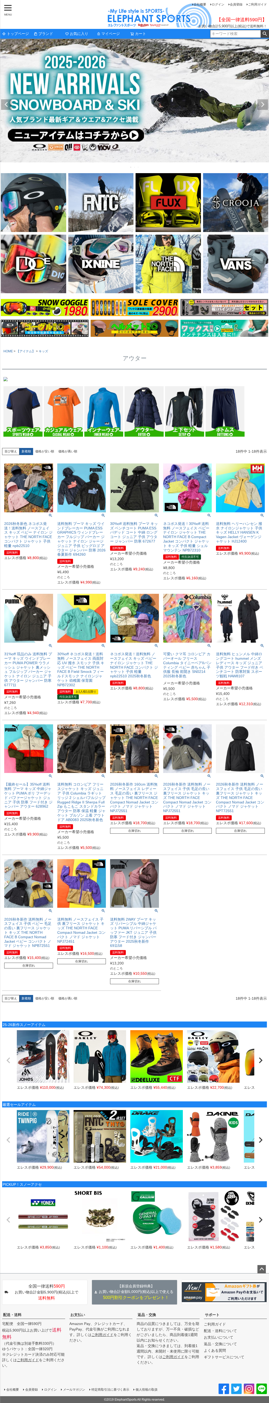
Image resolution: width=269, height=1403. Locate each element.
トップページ (18, 34)
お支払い (77, 1315)
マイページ (110, 34)
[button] (8, 1060)
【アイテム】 (25, 351)
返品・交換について (220, 1344)
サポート (212, 1315)
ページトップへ (261, 1269)
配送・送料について (220, 1331)
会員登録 (236, 4)
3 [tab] (138, 167)
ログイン (218, 4)
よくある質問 (215, 1350)
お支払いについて (218, 1337)
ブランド (45, 34)
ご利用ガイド (257, 4)
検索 (265, 34)
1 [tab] (131, 167)
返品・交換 (147, 1315)
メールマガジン (74, 1389)
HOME (8, 351)
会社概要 (200, 4)
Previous (6, 104)
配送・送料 (12, 1315)
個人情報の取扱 (147, 1389)
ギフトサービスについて (224, 1357)
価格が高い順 (67, 451)
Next (262, 104)
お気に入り (79, 34)
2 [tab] (134, 167)
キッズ (43, 351)
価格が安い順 (44, 451)
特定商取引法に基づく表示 (110, 1389)
